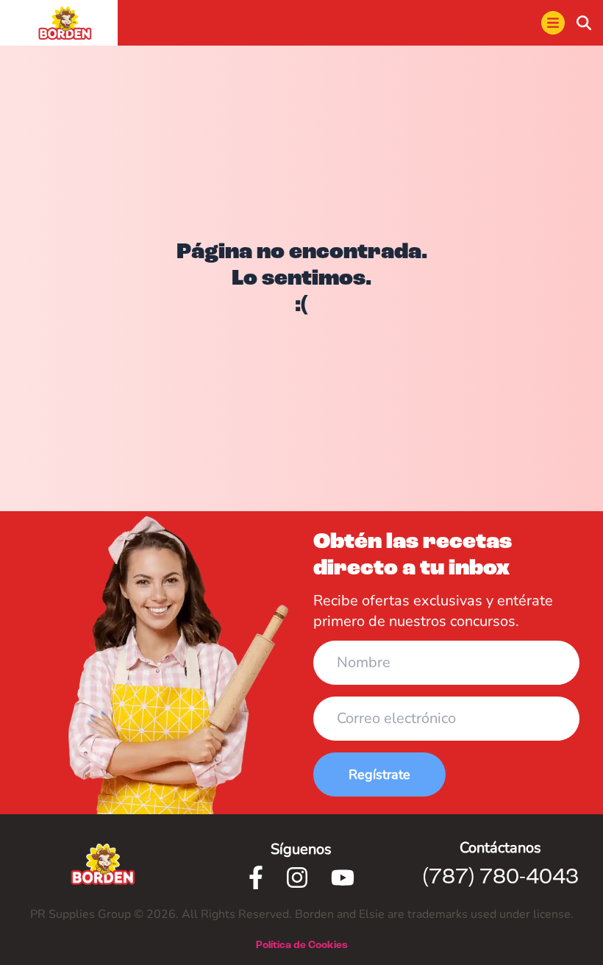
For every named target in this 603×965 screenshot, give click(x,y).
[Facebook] (256, 877)
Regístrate (379, 774)
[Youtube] (342, 877)
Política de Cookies (302, 945)
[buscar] (584, 22)
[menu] (553, 23)
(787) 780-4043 (501, 877)
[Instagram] (297, 877)
